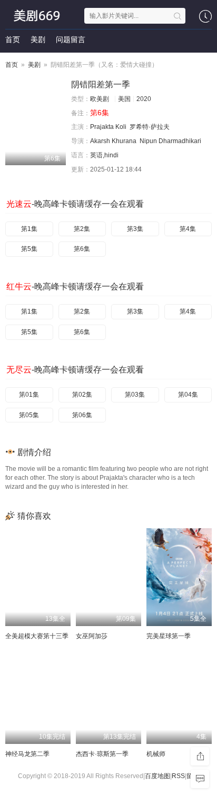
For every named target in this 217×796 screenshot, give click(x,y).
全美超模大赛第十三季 (36, 636)
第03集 (135, 394)
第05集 (29, 415)
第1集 (29, 229)
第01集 (29, 394)
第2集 (82, 229)
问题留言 (70, 39)
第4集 (188, 229)
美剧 (38, 39)
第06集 (82, 415)
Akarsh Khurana (113, 141)
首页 (12, 39)
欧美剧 (99, 99)
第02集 (82, 394)
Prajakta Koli (108, 126)
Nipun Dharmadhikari (170, 141)
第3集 (135, 229)
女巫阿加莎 (91, 636)
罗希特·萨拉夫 (150, 126)
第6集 (82, 249)
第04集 (188, 394)
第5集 (29, 249)
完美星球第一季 (168, 636)
